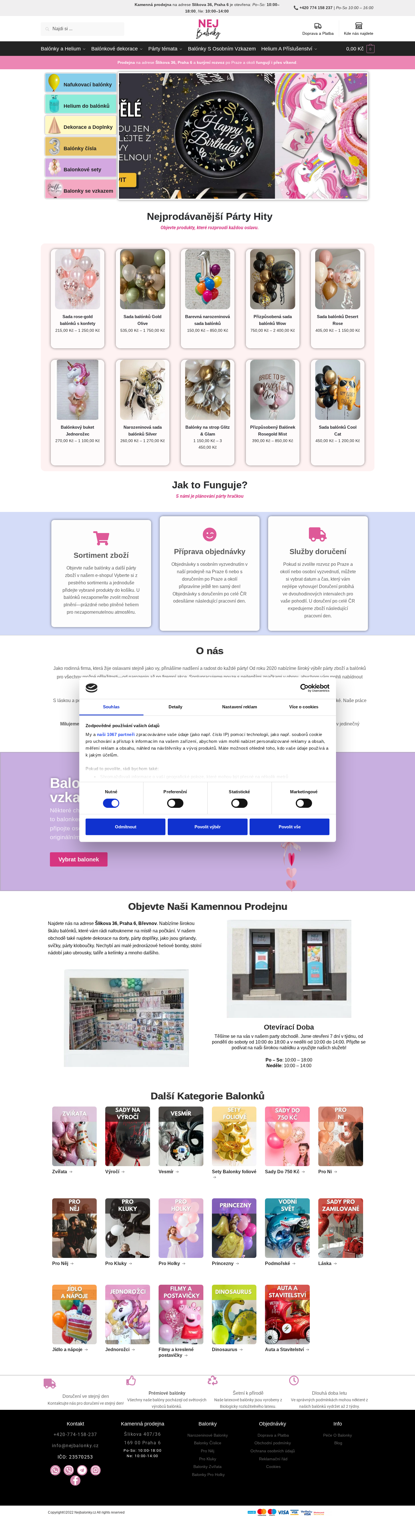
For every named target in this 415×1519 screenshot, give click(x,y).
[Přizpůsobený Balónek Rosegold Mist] (272, 390)
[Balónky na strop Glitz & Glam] (207, 390)
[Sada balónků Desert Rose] (337, 279)
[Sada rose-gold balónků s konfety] (77, 279)
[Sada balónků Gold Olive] (142, 279)
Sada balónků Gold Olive (142, 320)
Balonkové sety (82, 169)
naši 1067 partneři (116, 734)
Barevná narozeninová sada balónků (207, 320)
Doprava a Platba (318, 33)
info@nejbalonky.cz (75, 1445)
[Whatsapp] (55, 1470)
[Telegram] (82, 1470)
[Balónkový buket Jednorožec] (77, 390)
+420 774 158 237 (316, 7)
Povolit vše (290, 826)
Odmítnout (125, 826)
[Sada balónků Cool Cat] (337, 390)
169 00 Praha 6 (142, 1442)
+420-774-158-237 (75, 1434)
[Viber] (69, 1470)
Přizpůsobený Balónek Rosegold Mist (272, 430)
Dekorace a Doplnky (88, 127)
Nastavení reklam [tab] (239, 706)
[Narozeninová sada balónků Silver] (142, 390)
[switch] (175, 803)
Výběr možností (77, 341)
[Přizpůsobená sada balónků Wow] (272, 279)
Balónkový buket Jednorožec (77, 430)
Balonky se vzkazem (88, 191)
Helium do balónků (87, 106)
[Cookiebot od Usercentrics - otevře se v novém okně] (304, 688)
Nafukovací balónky (88, 85)
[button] (125, 135)
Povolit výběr (208, 826)
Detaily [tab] (176, 706)
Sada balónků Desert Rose (337, 320)
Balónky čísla (80, 148)
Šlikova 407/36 (142, 1434)
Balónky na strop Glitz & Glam (207, 430)
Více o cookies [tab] (303, 706)
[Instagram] (95, 1470)
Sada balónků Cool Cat (338, 430)
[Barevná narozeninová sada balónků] (207, 279)
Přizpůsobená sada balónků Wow (273, 320)
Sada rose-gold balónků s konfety (77, 320)
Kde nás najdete (358, 33)
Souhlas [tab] (111, 706)
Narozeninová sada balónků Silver (143, 430)
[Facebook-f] (75, 1480)
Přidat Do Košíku (142, 341)
